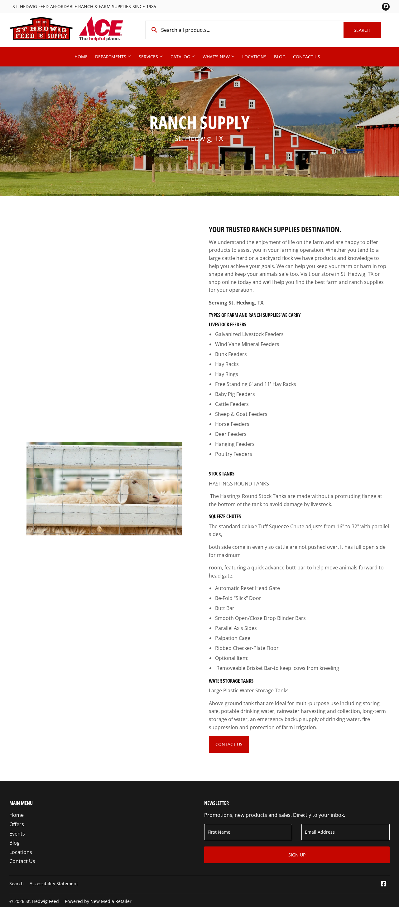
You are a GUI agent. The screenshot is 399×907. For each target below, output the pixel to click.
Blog (280, 57)
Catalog (181, 57)
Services (149, 57)
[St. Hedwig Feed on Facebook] (384, 884)
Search (367, 30)
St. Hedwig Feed (42, 901)
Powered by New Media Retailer (98, 901)
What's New (217, 57)
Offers (16, 824)
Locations (254, 57)
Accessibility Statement (54, 883)
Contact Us (306, 57)
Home (81, 57)
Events (17, 833)
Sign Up (296, 855)
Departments (111, 57)
